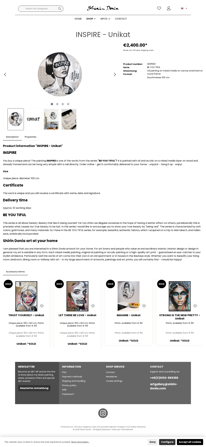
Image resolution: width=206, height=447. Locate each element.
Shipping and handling (73, 380)
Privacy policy (69, 385)
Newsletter (111, 376)
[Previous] (5, 74)
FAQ (64, 372)
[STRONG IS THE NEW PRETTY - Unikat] (180, 296)
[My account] (169, 8)
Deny (153, 442)
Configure (167, 442)
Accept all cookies (190, 442)
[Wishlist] (159, 8)
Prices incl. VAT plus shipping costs (138, 50)
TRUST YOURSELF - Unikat (26, 315)
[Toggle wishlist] (42, 306)
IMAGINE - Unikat (129, 315)
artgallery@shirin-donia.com (163, 386)
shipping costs (89, 426)
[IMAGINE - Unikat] (128, 296)
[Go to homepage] (103, 8)
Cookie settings (114, 380)
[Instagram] (103, 413)
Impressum (68, 394)
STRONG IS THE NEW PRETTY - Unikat (179, 317)
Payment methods (72, 376)
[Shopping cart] (175, 7)
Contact (110, 372)
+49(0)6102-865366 (164, 378)
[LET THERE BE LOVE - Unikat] (77, 296)
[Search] (59, 9)
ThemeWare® (127, 429)
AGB (64, 389)
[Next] (115, 74)
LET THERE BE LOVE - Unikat (77, 315)
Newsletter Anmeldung (34, 388)
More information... (80, 442)
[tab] (12, 137)
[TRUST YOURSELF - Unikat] (26, 296)
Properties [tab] (30, 136)
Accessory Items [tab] (15, 271)
